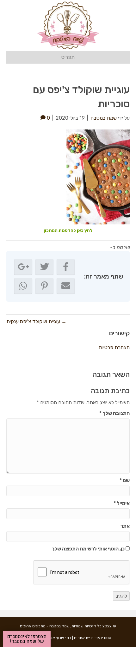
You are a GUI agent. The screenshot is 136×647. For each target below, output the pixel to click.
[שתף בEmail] (66, 286)
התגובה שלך (114, 413)
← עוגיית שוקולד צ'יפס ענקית (36, 321)
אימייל (122, 503)
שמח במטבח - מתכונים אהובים (45, 626)
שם (125, 480)
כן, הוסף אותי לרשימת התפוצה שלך (89, 549)
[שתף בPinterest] (44, 286)
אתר (125, 526)
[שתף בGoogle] (23, 267)
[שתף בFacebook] (66, 267)
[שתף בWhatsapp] (23, 286)
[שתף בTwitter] (44, 267)
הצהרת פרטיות (114, 347)
